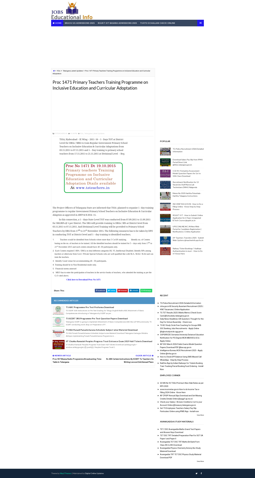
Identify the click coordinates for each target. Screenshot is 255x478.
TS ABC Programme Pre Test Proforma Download (90, 307)
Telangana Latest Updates (73, 71)
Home (58, 23)
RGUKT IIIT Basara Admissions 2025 (117, 23)
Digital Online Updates (94, 473)
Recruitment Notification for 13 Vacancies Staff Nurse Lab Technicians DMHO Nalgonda (186, 184)
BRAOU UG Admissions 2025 (80, 23)
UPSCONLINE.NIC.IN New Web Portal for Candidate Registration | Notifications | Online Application (187, 229)
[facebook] (201, 473)
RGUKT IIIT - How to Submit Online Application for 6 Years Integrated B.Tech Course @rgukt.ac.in (188, 218)
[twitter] (197, 473)
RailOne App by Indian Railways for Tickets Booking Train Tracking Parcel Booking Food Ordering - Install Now (181, 366)
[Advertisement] (127, 46)
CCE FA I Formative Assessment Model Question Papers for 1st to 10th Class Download (187, 173)
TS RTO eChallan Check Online (157, 23)
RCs (58, 71)
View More (200, 415)
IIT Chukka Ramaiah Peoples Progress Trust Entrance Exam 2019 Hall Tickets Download (109, 341)
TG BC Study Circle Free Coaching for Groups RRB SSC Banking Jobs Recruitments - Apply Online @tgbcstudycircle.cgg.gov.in (180, 328)
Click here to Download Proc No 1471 (83, 279)
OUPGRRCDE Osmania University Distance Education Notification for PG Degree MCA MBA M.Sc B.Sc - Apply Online (182, 338)
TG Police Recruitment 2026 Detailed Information (180, 303)
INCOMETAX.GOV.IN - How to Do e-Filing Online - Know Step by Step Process (188, 206)
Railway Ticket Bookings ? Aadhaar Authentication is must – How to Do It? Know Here (188, 251)
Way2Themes (65, 473)
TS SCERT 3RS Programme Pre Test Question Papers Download (97, 318)
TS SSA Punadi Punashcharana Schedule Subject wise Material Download (102, 330)
